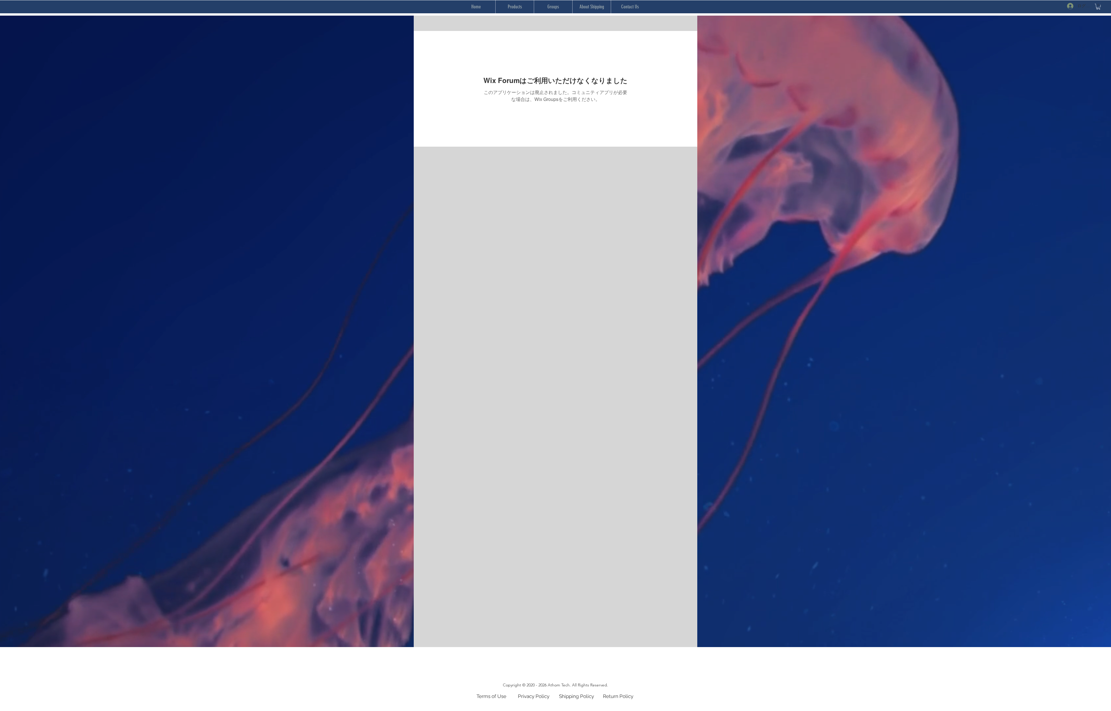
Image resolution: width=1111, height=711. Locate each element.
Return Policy (618, 696)
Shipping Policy (576, 696)
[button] (1098, 7)
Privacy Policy (533, 696)
